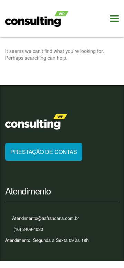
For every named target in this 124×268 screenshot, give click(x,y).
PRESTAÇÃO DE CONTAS (43, 152)
